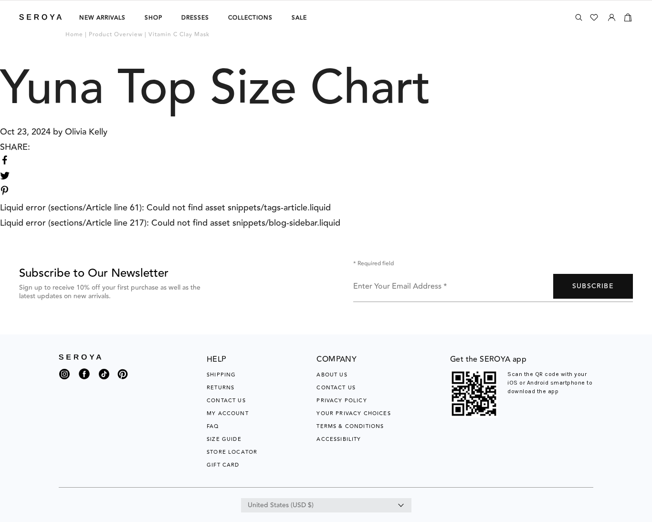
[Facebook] (84, 379)
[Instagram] (64, 376)
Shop (153, 17)
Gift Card (223, 465)
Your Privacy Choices (353, 413)
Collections (250, 17)
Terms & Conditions (350, 426)
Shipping (221, 375)
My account (228, 413)
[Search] (579, 17)
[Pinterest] (122, 379)
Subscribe (593, 286)
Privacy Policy (341, 401)
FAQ (213, 426)
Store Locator (232, 452)
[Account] (612, 15)
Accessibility (338, 439)
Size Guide (224, 439)
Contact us (336, 388)
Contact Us (226, 401)
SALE (299, 17)
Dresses (195, 17)
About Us (331, 375)
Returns (220, 388)
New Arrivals (102, 17)
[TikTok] (104, 376)
